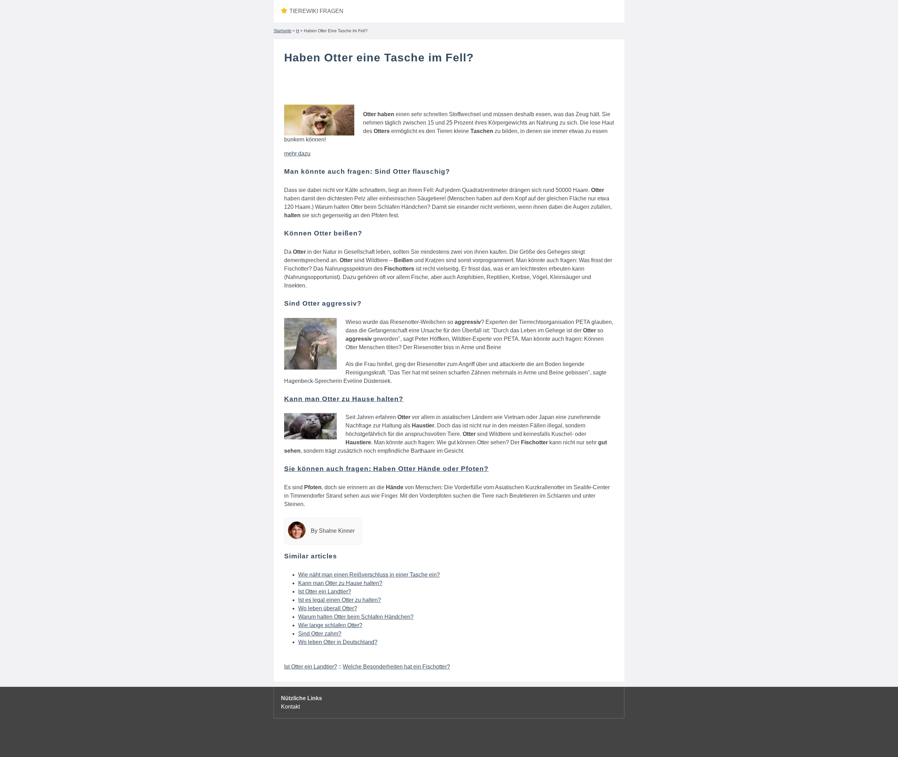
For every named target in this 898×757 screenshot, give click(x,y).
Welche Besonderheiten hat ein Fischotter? (396, 667)
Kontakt (290, 707)
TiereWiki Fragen (316, 11)
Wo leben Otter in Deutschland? (337, 642)
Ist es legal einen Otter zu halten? (339, 600)
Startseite (282, 30)
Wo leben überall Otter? (327, 608)
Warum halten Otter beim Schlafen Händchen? (356, 617)
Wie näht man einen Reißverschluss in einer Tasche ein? (369, 575)
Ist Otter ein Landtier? (324, 592)
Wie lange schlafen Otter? (330, 625)
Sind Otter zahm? (319, 634)
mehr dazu (297, 154)
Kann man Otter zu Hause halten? (340, 583)
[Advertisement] (449, 89)
